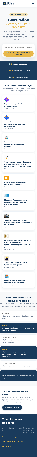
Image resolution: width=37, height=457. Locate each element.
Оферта (19, 428)
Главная (12, 428)
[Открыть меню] (33, 3)
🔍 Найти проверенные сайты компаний (18, 53)
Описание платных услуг (26, 430)
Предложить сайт (12, 407)
